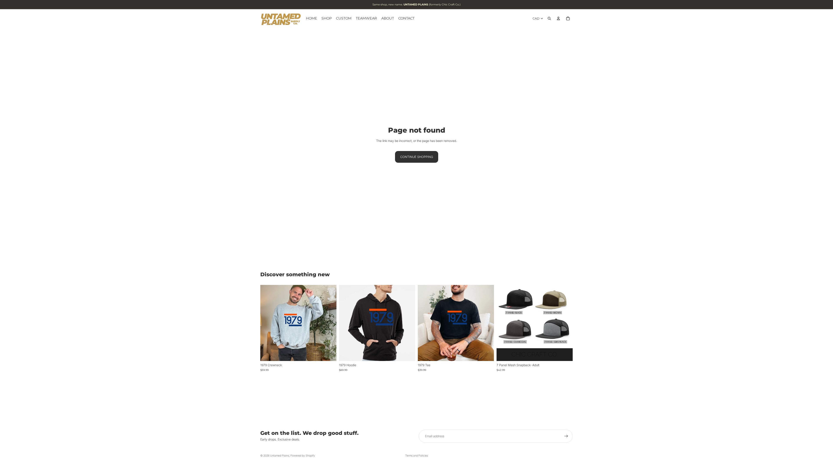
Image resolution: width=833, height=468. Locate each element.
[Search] (549, 18)
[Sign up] (566, 436)
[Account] (558, 18)
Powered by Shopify (302, 455)
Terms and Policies (416, 455)
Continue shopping (416, 157)
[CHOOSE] (330, 354)
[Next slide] (566, 323)
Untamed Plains (279, 455)
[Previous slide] (503, 323)
